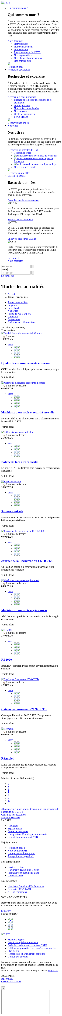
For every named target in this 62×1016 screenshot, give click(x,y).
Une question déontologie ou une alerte (27, 834)
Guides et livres (15, 875)
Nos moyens (20, 111)
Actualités (13, 825)
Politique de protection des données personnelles (32, 948)
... (9, 798)
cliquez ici (53, 970)
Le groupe (13, 305)
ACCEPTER (8, 976)
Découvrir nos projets (18, 122)
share (10, 344)
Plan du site (13, 951)
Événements (14, 319)
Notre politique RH (17, 850)
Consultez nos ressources (13, 814)
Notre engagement (23, 46)
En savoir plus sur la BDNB (22, 238)
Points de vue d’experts (19, 313)
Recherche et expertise (19, 69)
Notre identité (21, 43)
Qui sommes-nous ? (18, 8)
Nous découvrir (15, 41)
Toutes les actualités (18, 302)
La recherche (14, 308)
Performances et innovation (21, 322)
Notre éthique (21, 49)
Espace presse (15, 828)
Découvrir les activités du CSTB (24, 150)
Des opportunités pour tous (21, 853)
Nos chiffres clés (22, 60)
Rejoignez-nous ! (16, 847)
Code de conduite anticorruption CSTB (27, 945)
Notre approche (22, 105)
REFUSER (7, 978)
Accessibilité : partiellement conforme (26, 953)
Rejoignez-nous (15, 66)
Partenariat (13, 316)
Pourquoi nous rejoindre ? (21, 856)
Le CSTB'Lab (21, 116)
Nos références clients (25, 167)
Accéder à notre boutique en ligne (40, 164)
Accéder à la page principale (22, 97)
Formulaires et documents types (23, 872)
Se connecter (14, 258)
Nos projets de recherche (26, 108)
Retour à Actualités (10, 817)
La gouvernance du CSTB (27, 52)
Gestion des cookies (18, 956)
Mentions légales (16, 939)
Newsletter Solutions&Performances (26, 886)
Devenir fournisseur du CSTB (23, 837)
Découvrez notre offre (19, 173)
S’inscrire (6, 911)
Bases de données (16, 175)
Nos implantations (23, 55)
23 (9, 800)
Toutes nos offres (22, 152)
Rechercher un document (20, 219)
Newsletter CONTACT (19, 889)
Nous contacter (15, 260)
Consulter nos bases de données (23, 200)
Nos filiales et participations (28, 58)
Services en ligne (16, 867)
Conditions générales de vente (23, 942)
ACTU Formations (17, 892)
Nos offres (13, 125)
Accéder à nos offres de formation (40, 155)
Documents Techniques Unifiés (23, 870)
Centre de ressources (24, 114)
